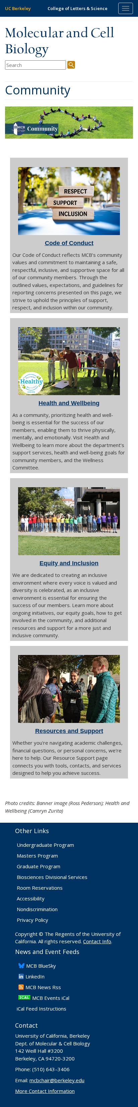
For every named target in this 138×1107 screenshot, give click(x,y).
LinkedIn (35, 976)
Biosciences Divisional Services (52, 877)
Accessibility (31, 898)
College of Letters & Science (78, 8)
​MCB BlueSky (41, 965)
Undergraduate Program (45, 844)
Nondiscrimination (37, 909)
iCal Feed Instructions (41, 1008)
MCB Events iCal (50, 997)
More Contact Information (45, 1091)
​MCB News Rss (43, 987)
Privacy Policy (32, 919)
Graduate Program (38, 866)
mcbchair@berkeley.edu (56, 1080)
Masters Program (37, 855)
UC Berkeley (18, 8)
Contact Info (97, 941)
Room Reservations (40, 887)
